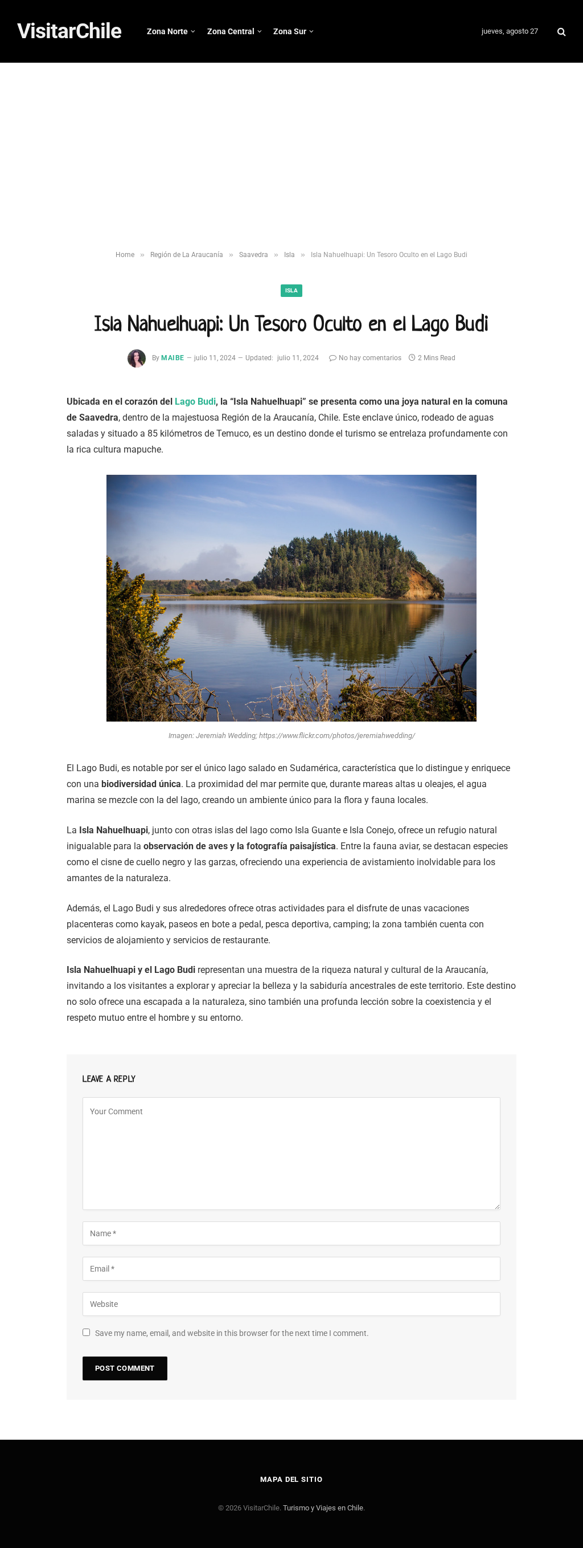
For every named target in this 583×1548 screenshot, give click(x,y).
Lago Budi (195, 401)
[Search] (560, 31)
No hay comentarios (370, 358)
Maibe (172, 358)
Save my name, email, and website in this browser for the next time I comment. (232, 1333)
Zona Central (230, 31)
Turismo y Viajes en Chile (323, 1508)
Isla (291, 290)
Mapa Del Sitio (291, 1479)
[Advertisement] (291, 157)
